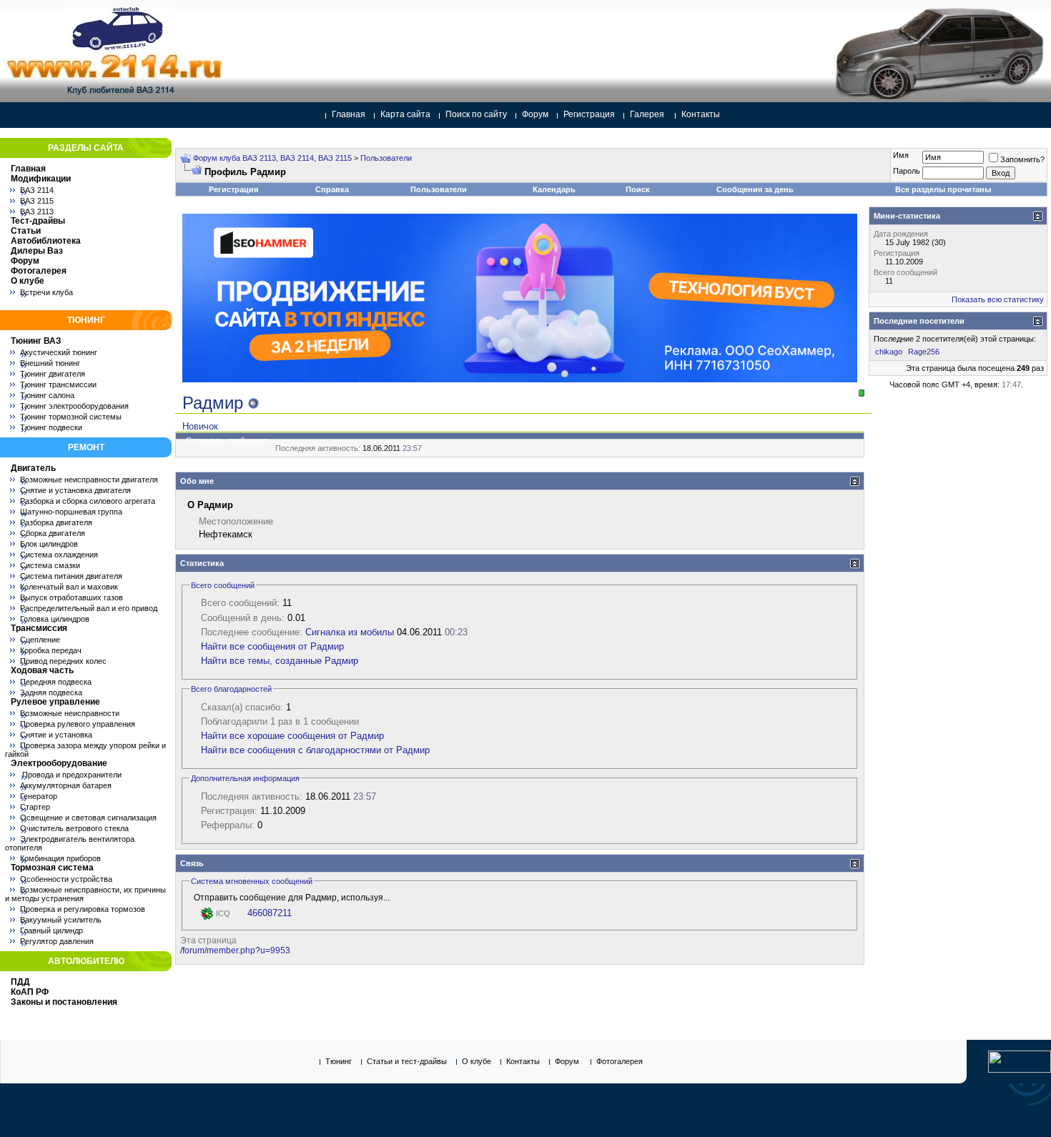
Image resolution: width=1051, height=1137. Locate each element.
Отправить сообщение (227, 440)
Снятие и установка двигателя (75, 490)
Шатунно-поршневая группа (71, 511)
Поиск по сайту (476, 114)
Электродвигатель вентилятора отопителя (69, 843)
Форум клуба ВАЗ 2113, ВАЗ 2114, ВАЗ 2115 (272, 158)
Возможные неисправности (69, 713)
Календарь (554, 189)
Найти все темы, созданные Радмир (279, 660)
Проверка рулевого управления (77, 724)
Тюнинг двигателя (52, 373)
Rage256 (923, 351)
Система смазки (50, 565)
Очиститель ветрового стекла (74, 828)
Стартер (35, 807)
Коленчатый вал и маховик (69, 586)
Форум (535, 114)
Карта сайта (405, 114)
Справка (332, 189)
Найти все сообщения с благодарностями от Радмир (315, 750)
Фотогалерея (38, 271)
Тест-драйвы (38, 221)
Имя (901, 155)
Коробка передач (51, 650)
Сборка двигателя (52, 533)
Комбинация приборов (60, 858)
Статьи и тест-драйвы (407, 1061)
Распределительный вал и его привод (88, 608)
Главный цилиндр (51, 930)
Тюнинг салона (47, 395)
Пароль (906, 171)
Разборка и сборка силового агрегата (87, 501)
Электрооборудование (59, 763)
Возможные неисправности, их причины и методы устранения (85, 894)
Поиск (638, 189)
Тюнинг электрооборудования (74, 406)
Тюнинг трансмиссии (58, 384)
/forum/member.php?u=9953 (235, 950)
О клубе (27, 281)
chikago (888, 351)
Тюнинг (338, 1061)
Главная (348, 114)
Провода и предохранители (71, 774)
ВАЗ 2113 (37, 211)
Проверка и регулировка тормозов (82, 909)
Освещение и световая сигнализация (88, 817)
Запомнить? (1022, 159)
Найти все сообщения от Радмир (272, 646)
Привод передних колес (63, 661)
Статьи (26, 231)
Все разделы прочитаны (943, 189)
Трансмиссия (39, 628)
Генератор (38, 796)
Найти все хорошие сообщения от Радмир (292, 735)
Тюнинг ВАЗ (36, 341)
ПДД (20, 982)
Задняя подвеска (51, 692)
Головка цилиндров (54, 619)
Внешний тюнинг (50, 363)
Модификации (41, 179)
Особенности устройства (66, 879)
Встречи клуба (46, 292)
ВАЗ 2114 (37, 190)
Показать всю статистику (998, 299)
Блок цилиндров (49, 544)
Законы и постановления (64, 1002)
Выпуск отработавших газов (71, 597)
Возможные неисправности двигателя (89, 479)
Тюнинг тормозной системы (71, 416)
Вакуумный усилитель (61, 919)
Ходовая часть (42, 670)
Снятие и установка (56, 734)
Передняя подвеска (56, 681)
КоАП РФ (30, 992)
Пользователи (386, 158)
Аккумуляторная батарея (66, 785)
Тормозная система (52, 868)
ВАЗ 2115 (37, 201)
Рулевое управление (55, 702)
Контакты (700, 114)
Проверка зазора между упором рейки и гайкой (85, 749)
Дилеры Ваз (37, 251)
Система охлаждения (59, 554)
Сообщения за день (755, 189)
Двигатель (33, 468)
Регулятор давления (57, 941)
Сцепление (40, 639)
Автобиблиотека (46, 241)
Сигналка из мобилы (349, 632)
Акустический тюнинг (58, 352)
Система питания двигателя (71, 576)
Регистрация (589, 114)
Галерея (647, 114)
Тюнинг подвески (51, 427)
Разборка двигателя (56, 522)
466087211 (269, 913)
